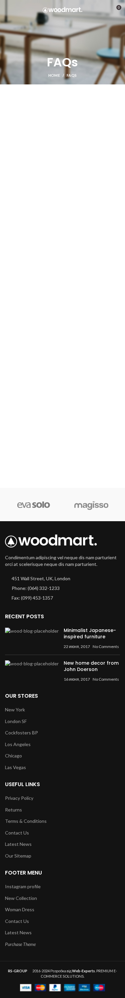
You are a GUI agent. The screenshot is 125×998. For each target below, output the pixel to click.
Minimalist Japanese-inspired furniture (90, 633)
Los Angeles (18, 744)
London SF (16, 721)
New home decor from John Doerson (91, 666)
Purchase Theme (20, 944)
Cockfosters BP (21, 732)
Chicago (13, 755)
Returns (13, 809)
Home (54, 75)
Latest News (18, 844)
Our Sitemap (18, 856)
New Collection (21, 898)
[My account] (104, 10)
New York (15, 709)
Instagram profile (23, 886)
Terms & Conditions (26, 821)
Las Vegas (15, 767)
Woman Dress (19, 909)
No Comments (106, 646)
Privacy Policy (19, 798)
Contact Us (17, 833)
